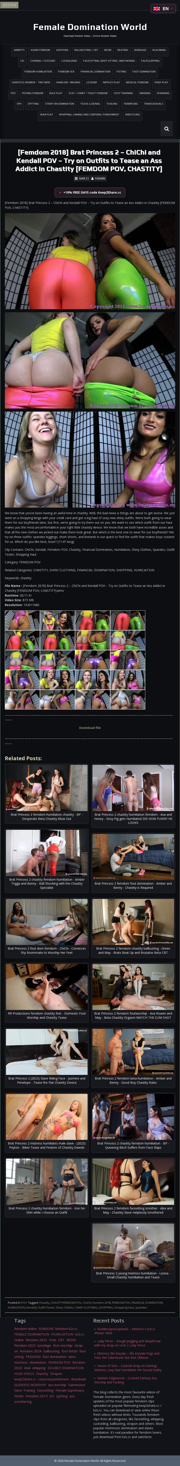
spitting (62, 1396)
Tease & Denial (90, 103)
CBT (61, 1340)
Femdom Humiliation (38, 71)
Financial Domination (95, 71)
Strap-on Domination (59, 103)
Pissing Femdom (32, 93)
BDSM (107, 50)
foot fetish (69, 1351)
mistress (21, 1362)
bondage (44, 1345)
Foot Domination (144, 71)
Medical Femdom (137, 82)
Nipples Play (111, 82)
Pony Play (161, 82)
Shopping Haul (124, 1307)
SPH (19, 103)
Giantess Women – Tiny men (31, 82)
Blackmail (159, 50)
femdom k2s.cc (66, 1328)
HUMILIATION (16, 1307)
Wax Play (46, 114)
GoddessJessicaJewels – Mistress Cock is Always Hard (124, 1331)
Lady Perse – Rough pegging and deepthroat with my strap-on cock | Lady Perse (127, 1343)
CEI (22, 60)
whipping (39, 1368)
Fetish (18, 1396)
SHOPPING (106, 1307)
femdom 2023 (36, 1340)
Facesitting (45, 1390)
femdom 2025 (25, 1345)
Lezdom (91, 82)
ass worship (57, 1385)
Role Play (55, 93)
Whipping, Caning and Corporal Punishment (89, 114)
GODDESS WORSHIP (30, 1385)
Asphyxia (62, 50)
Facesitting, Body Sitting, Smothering (109, 60)
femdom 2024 (30, 1351)
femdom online (25, 1328)
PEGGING (33, 1356)
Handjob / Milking (68, 82)
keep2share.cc (25, 1379)
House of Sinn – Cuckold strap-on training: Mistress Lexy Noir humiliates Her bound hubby (128, 1368)
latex (72, 1356)
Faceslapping (150, 60)
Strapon (56, 1373)
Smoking (145, 93)
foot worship (62, 1345)
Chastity (44, 1303)
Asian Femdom (40, 50)
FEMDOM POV (121, 1303)
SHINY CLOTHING (86, 1307)
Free (52, 1340)
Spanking (163, 93)
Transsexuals (153, 103)
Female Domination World (90, 27)
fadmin (100, 178)
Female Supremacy (70, 1390)
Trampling (131, 103)
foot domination (55, 1356)
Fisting (121, 71)
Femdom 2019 (36, 1396)
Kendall (31, 1307)
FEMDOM (46, 1328)
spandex (141, 1307)
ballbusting (51, 1351)
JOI (52, 1396)
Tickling (111, 103)
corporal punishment (53, 1379)
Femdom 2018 (101, 1303)
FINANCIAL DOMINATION (147, 1303)
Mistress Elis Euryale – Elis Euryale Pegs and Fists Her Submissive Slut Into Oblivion (126, 1355)
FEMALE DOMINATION (31, 1334)
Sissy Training (123, 93)
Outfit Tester (46, 1307)
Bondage (140, 50)
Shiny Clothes (65, 1307)
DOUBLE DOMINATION (66, 1368)
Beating (122, 50)
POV (13, 93)
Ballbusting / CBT (86, 50)
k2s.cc (79, 1334)
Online (19, 1340)
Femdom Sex (66, 71)
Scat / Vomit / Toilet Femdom (88, 93)
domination (38, 1362)
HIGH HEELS (24, 1373)
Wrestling (132, 114)
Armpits (19, 50)
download (78, 1379)
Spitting (33, 103)
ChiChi (87, 1303)
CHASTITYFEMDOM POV (66, 1303)
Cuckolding (69, 60)
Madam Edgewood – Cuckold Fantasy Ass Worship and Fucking (125, 1380)
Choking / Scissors (42, 60)
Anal (27, 1368)
